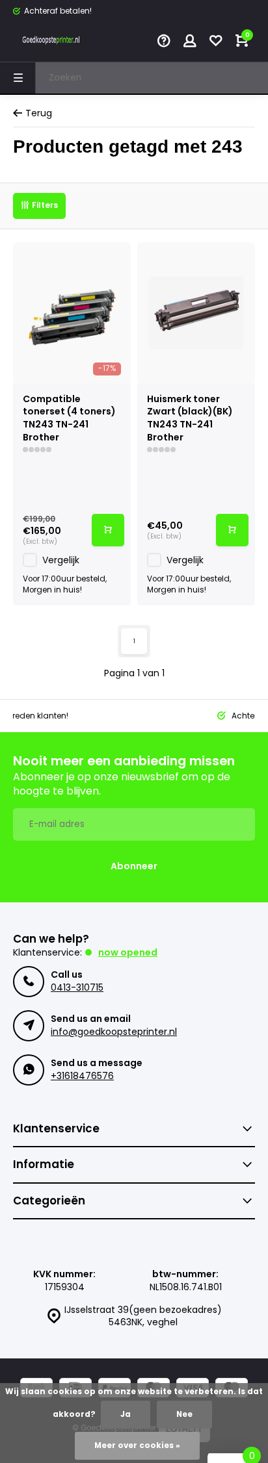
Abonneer (134, 865)
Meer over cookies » (137, 1445)
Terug (38, 113)
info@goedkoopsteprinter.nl (114, 1031)
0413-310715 (77, 987)
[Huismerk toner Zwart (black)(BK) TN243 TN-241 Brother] (196, 312)
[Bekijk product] (108, 530)
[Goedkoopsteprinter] (52, 42)
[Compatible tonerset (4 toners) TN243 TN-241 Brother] (72, 312)
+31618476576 (82, 1075)
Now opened (127, 952)
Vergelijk (60, 559)
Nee (184, 1414)
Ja (125, 1414)
